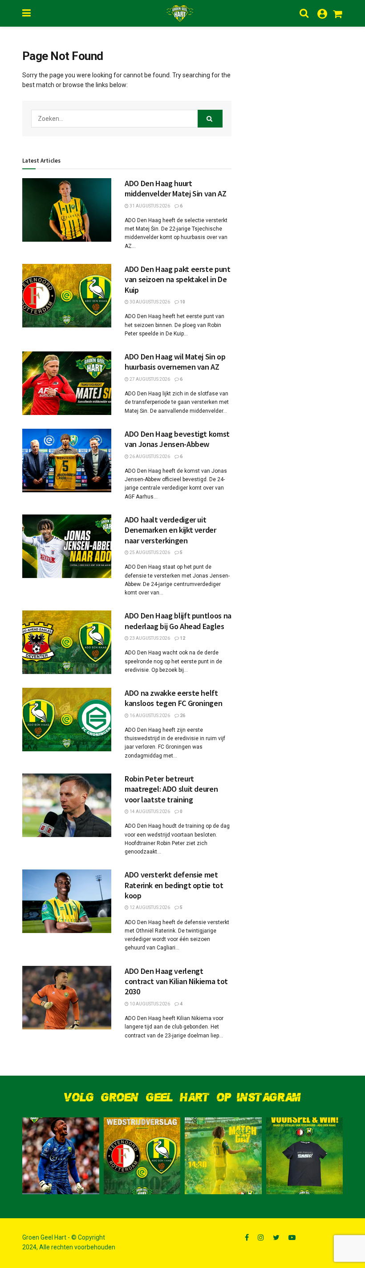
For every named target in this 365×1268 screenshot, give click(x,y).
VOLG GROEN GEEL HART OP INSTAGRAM (182, 1097)
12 (182, 638)
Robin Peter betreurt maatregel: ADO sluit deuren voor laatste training (171, 789)
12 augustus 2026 (149, 907)
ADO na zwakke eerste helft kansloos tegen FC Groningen (173, 698)
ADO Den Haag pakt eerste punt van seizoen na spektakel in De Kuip (178, 279)
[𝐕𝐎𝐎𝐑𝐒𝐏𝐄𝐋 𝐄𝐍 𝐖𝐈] (304, 1155)
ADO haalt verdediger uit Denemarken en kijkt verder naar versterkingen (170, 530)
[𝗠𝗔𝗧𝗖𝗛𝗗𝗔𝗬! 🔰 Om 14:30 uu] (223, 1155)
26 (182, 715)
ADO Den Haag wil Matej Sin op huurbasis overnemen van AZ (175, 361)
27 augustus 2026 (149, 379)
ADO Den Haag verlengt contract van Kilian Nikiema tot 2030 (176, 981)
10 (182, 301)
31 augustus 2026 (149, 205)
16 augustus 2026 (149, 715)
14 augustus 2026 (149, 811)
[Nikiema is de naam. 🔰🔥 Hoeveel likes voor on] (60, 1155)
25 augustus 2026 (149, 552)
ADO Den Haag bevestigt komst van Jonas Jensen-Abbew (177, 439)
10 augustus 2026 (149, 1003)
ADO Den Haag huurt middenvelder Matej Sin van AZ (176, 188)
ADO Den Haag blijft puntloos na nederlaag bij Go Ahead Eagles (178, 620)
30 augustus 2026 (149, 301)
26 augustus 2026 (149, 456)
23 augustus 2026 (149, 638)
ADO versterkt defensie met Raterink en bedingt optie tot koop (174, 885)
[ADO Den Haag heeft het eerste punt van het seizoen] (142, 1155)
